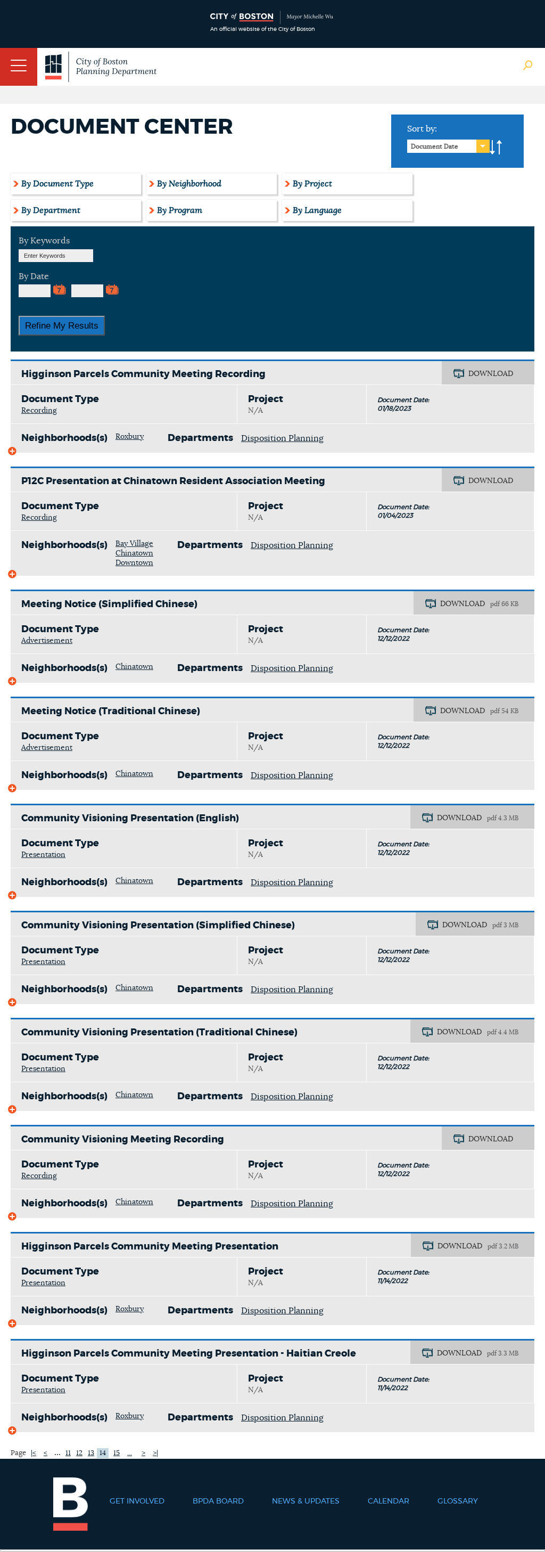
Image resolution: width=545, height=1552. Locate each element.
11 (68, 1453)
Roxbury (129, 436)
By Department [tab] (50, 210)
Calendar (388, 1501)
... (57, 1452)
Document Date (434, 146)
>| (155, 1453)
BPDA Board (218, 1501)
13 (91, 1453)
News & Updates (306, 1501)
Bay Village (134, 544)
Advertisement (46, 640)
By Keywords (44, 240)
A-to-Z (496, 148)
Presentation (43, 855)
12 (79, 1453)
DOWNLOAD (490, 374)
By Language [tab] (317, 210)
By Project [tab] (312, 183)
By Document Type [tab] (57, 183)
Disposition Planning (282, 438)
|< (33, 1453)
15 (116, 1453)
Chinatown (134, 553)
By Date (34, 276)
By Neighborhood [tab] (189, 183)
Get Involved (137, 1501)
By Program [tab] (179, 210)
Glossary (457, 1501)
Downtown (134, 563)
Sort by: (422, 129)
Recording (39, 410)
